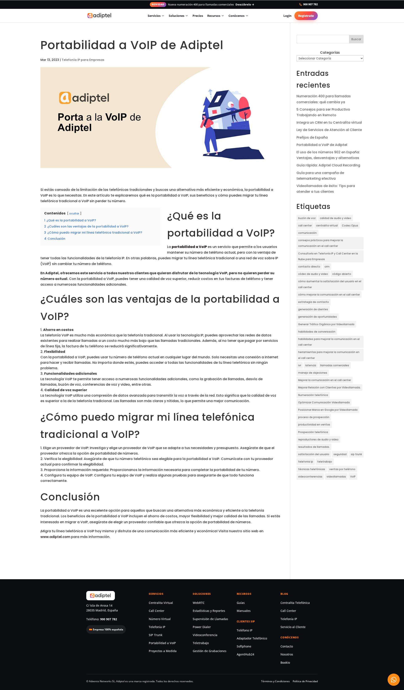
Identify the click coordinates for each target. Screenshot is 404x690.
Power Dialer (202, 627)
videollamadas (336, 476)
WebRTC (199, 603)
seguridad (340, 454)
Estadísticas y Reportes (209, 611)
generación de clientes (313, 309)
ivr (299, 365)
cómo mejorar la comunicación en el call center (329, 294)
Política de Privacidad (305, 681)
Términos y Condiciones (275, 681)
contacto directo (309, 266)
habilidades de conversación (316, 331)
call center (305, 225)
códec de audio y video (313, 274)
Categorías (330, 52)
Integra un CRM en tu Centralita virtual (329, 122)
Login (287, 16)
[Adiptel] (99, 15)
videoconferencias (310, 476)
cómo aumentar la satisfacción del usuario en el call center (329, 284)
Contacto (286, 646)
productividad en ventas (314, 424)
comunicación (307, 233)
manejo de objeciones (312, 372)
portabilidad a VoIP (189, 246)
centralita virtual (327, 225)
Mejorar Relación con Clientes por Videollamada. (329, 387)
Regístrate (306, 16)
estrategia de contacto (313, 302)
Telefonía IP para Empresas (83, 60)
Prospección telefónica (313, 432)
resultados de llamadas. (314, 447)
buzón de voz (307, 218)
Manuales (244, 611)
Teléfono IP (244, 630)
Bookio (285, 663)
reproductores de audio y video (318, 439)
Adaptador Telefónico (252, 638)
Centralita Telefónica (295, 603)
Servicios (154, 16)
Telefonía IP (157, 627)
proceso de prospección (313, 417)
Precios (198, 16)
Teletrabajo (201, 643)
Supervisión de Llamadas (210, 619)
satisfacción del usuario (313, 454)
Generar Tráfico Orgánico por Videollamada (326, 324)
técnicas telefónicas (311, 469)
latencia (310, 365)
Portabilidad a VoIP (162, 643)
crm (327, 266)
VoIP (353, 476)
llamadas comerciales (334, 365)
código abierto (341, 274)
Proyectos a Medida (163, 651)
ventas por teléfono (342, 469)
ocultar (74, 213)
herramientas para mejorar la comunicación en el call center (328, 355)
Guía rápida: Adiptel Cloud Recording (328, 165)
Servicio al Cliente (293, 627)
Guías (241, 603)
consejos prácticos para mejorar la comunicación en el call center (320, 243)
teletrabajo (324, 461)
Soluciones (176, 16)
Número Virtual (160, 619)
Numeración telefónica (313, 395)
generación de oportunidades (317, 316)
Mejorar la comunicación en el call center (324, 380)
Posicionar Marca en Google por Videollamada (327, 410)
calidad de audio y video (335, 218)
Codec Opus (350, 225)
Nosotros (286, 654)
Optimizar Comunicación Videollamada (324, 402)
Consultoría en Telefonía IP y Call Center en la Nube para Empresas (328, 256)
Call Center (156, 611)
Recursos (213, 16)
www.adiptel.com (55, 536)
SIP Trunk (155, 635)
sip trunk (356, 454)
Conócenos (237, 16)
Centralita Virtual (161, 603)
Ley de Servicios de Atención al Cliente (329, 129)
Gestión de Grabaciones (209, 651)
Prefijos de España (312, 137)
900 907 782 (310, 4)
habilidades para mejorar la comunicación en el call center (329, 341)
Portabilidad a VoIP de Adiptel (321, 144)
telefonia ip (305, 461)
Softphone (244, 646)
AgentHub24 (245, 654)
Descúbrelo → (244, 4)
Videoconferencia (205, 635)
